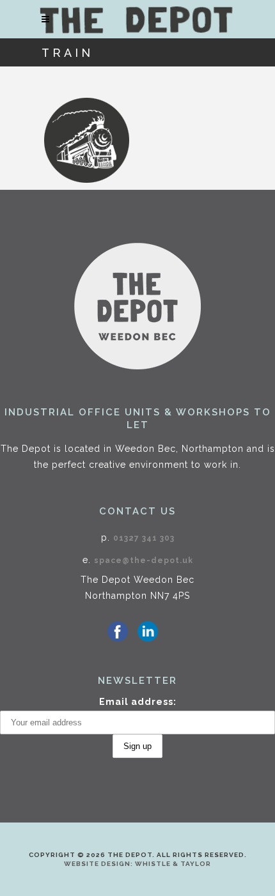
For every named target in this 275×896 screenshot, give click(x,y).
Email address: (138, 702)
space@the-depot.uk (143, 560)
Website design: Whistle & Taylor (137, 863)
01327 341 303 (144, 538)
